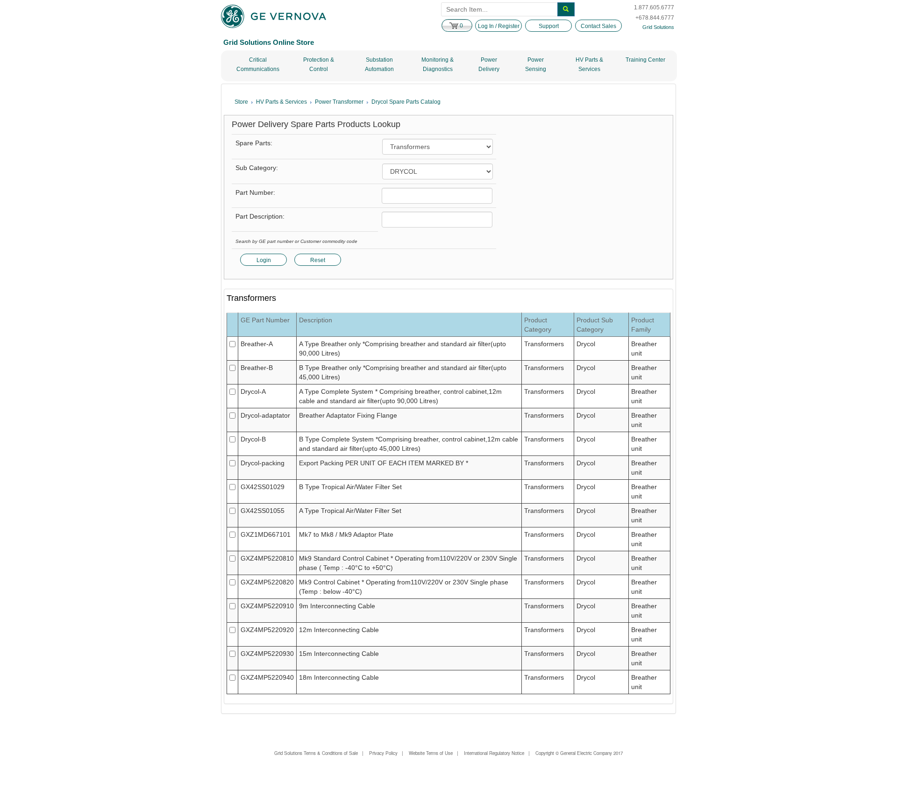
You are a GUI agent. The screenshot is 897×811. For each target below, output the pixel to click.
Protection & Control (318, 64)
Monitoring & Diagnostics (437, 64)
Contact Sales (598, 26)
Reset (317, 260)
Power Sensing (535, 64)
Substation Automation (379, 64)
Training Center (645, 60)
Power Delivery (488, 64)
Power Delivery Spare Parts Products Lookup (316, 124)
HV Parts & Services (589, 64)
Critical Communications (257, 64)
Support (549, 26)
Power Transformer (339, 102)
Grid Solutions (658, 27)
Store (241, 102)
